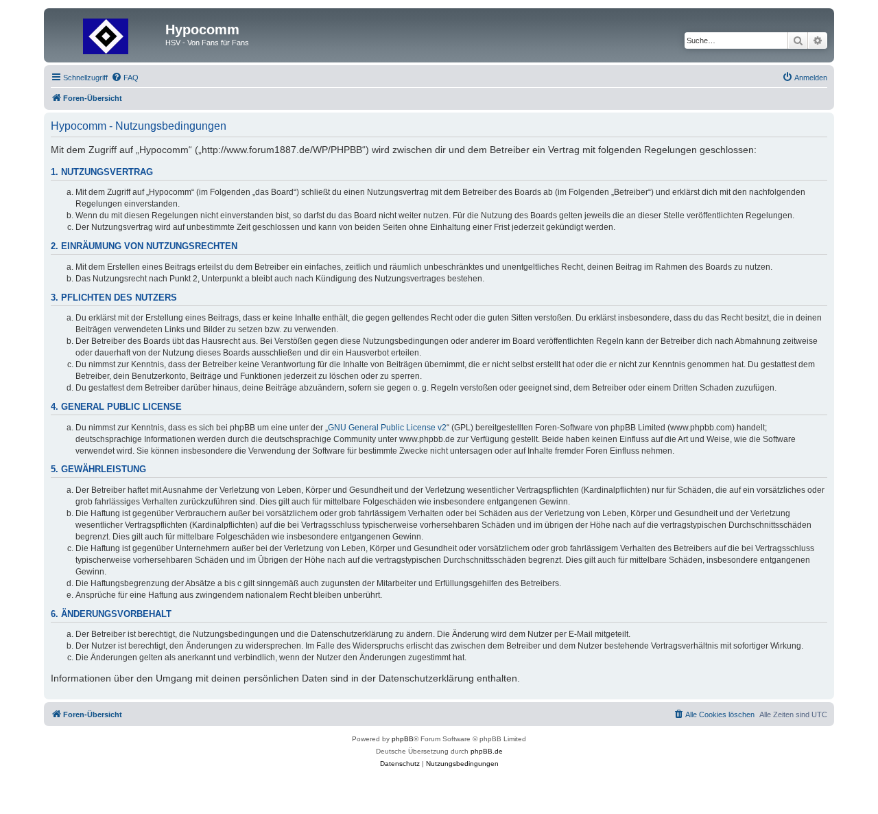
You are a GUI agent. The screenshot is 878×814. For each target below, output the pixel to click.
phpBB (403, 739)
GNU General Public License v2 (387, 427)
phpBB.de (487, 751)
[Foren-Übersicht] (106, 34)
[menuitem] (125, 77)
